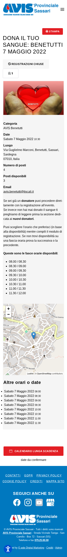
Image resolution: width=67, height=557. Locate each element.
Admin (58, 547)
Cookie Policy (15, 481)
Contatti (12, 475)
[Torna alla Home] (31, 9)
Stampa (54, 31)
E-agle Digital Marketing (31, 547)
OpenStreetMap (44, 373)
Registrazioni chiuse (27, 64)
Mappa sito (55, 481)
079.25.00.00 (42, 540)
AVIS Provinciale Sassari (17, 532)
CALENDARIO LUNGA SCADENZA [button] (36, 451)
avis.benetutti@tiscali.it (18, 191)
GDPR (28, 475)
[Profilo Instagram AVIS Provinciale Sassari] (28, 502)
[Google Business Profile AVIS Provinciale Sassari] (50, 502)
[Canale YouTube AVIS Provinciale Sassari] (39, 502)
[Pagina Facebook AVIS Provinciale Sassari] (17, 502)
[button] (62, 9)
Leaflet (30, 373)
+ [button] (8, 308)
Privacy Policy (49, 475)
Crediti (36, 481)
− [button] (8, 314)
